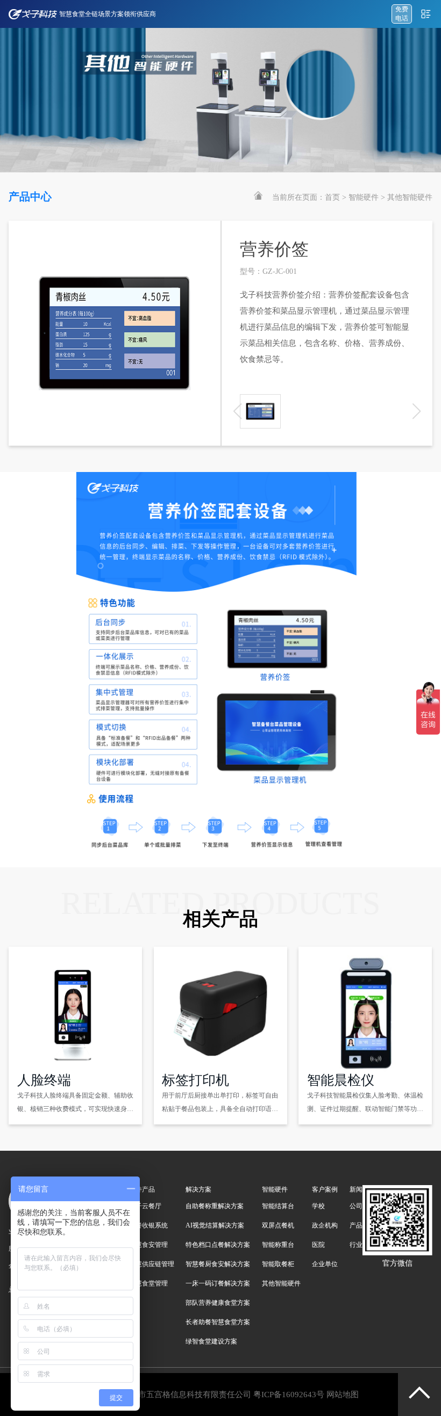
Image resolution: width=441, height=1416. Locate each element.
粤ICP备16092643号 (288, 1394)
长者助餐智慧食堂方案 (218, 1322)
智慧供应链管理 (151, 1264)
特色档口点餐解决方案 (218, 1244)
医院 (318, 1244)
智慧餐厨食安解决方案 (218, 1264)
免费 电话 (401, 13)
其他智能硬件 (409, 197)
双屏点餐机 (278, 1225)
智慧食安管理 (148, 1244)
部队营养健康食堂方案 (218, 1302)
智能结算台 (278, 1206)
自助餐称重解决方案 (215, 1206)
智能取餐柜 (278, 1264)
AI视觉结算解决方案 (215, 1225)
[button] (416, 411)
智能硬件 (363, 197)
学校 (318, 1206)
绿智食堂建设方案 (211, 1341)
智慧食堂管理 (148, 1283)
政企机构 (325, 1225)
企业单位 (325, 1264)
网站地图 (342, 1394)
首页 (332, 197)
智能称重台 (278, 1244)
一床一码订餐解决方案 (218, 1283)
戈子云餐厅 (145, 1206)
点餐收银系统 (148, 1225)
